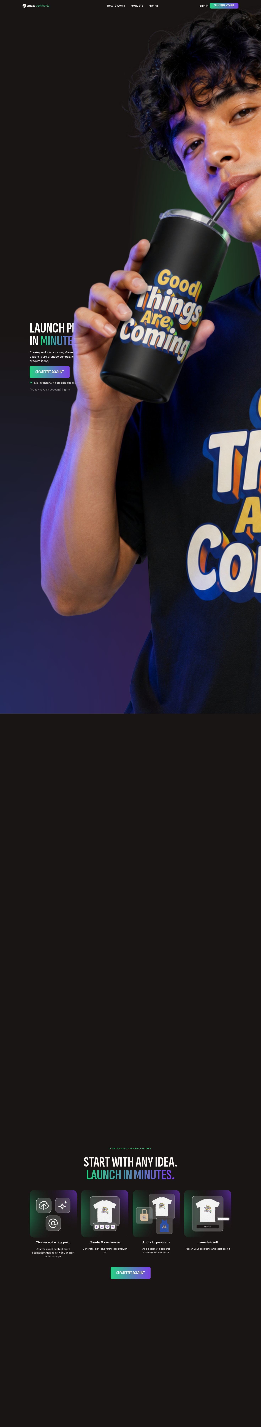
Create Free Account (224, 5)
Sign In (204, 5)
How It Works (116, 5)
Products (136, 5)
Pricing (153, 5)
